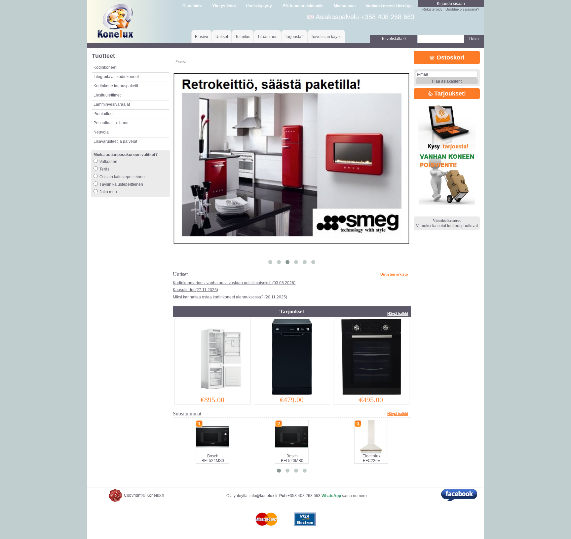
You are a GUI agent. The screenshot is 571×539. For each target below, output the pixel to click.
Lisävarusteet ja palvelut (115, 141)
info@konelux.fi (263, 495)
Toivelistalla (393, 38)
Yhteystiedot (224, 6)
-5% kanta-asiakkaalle (303, 6)
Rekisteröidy (432, 9)
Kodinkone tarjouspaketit (116, 86)
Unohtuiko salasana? (462, 9)
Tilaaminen (267, 36)
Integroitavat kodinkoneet (116, 76)
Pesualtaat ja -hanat (112, 123)
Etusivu (201, 36)
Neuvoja (101, 132)
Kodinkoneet (105, 67)
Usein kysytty (259, 6)
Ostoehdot (192, 6)
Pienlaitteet (104, 113)
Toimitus (242, 36)
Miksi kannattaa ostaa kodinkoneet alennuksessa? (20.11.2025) (230, 297)
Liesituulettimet (107, 95)
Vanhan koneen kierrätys (389, 6)
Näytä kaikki (397, 314)
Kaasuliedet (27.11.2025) (195, 290)
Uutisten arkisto (394, 274)
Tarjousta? (294, 36)
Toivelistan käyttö (326, 36)
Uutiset (221, 36)
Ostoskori (449, 57)
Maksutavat (345, 6)
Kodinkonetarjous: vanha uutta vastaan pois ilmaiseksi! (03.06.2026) (234, 283)
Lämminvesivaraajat (112, 104)
